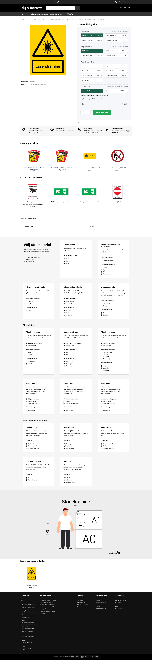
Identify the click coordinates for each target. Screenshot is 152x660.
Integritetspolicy (25, 617)
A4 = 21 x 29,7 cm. (116, 35)
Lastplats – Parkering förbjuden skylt (90, 167)
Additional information (28, 218)
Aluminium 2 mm (92, 55)
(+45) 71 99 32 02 (26, 643)
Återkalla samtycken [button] (27, 631)
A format (32, 84)
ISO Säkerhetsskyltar (57, 20)
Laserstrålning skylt (31, 585)
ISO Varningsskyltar (75, 20)
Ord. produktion (87, 90)
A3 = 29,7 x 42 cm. (92, 40)
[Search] (77, 8)
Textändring (85, 80)
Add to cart (102, 112)
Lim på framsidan (92, 75)
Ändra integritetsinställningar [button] (27, 621)
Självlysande (116, 66)
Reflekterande (92, 66)
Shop (28, 20)
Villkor (23, 614)
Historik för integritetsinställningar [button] (27, 627)
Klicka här (125, 31)
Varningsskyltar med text (94, 20)
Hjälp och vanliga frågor (28, 607)
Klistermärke (86, 50)
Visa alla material (111, 55)
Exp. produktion (116, 90)
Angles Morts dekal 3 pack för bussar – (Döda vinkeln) (34, 168)
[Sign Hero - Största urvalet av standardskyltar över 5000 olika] (32, 8)
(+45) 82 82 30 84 (127, 1)
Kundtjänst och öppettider (28, 604)
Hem (22, 20)
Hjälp (71, 14)
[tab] (28, 218)
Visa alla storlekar (111, 40)
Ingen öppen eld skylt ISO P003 (117, 167)
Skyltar (25, 14)
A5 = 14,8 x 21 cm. (92, 35)
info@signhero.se (101, 608)
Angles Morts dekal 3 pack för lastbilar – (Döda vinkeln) (62, 168)
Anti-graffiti (92, 70)
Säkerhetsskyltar (39, 20)
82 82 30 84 (115, 133)
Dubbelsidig (116, 70)
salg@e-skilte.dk (26, 649)
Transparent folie (116, 75)
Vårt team (24, 601)
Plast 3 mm (116, 50)
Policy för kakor (25, 611)
